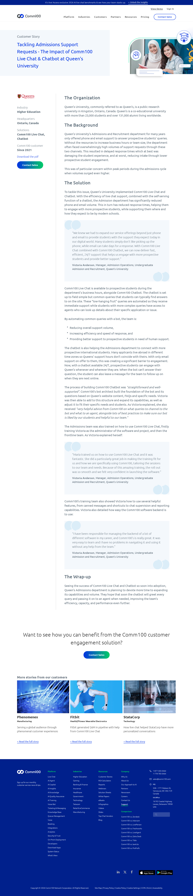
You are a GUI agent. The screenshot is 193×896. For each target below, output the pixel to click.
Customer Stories (105, 777)
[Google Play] (165, 872)
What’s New (53, 855)
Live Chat (51, 777)
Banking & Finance (80, 785)
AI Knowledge (53, 792)
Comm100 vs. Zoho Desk (131, 836)
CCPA (143, 888)
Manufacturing (79, 812)
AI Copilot (52, 785)
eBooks (101, 800)
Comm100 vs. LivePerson (131, 825)
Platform (69, 16)
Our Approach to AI (129, 785)
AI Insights (52, 788)
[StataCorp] (150, 696)
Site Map (98, 888)
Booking (51, 824)
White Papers (103, 796)
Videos (101, 808)
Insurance (77, 788)
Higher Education (80, 777)
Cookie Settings (133, 888)
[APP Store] (147, 872)
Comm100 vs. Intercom (130, 821)
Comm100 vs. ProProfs (130, 848)
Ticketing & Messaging (57, 808)
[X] (125, 872)
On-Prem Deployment (57, 840)
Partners (116, 16)
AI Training (52, 800)
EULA (149, 888)
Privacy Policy (108, 888)
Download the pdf (28, 156)
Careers (124, 796)
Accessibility (157, 888)
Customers (100, 16)
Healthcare (77, 792)
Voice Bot (52, 804)
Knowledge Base (54, 812)
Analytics (51, 832)
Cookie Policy (120, 888)
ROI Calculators (104, 781)
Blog (100, 820)
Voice (50, 820)
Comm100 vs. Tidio (129, 840)
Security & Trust (54, 836)
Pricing (145, 16)
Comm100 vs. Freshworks (131, 829)
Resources (131, 16)
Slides (100, 812)
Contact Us (125, 800)
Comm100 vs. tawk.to (130, 844)
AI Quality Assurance (56, 796)
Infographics (103, 804)
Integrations (53, 828)
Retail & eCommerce (81, 808)
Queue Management (56, 816)
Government (78, 796)
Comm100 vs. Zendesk (130, 817)
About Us (125, 781)
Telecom (76, 804)
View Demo (157, 9)
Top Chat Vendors (105, 816)
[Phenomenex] (43, 696)
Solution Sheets (104, 792)
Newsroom (125, 792)
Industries (84, 16)
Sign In (170, 9)
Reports (101, 785)
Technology (78, 800)
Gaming (76, 781)
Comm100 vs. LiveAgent (131, 832)
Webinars (102, 788)
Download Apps (54, 848)
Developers (52, 844)
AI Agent (51, 781)
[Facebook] (132, 872)
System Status (53, 851)
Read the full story (29, 741)
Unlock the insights (139, 2)
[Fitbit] (96, 696)
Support (124, 804)
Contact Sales (165, 17)
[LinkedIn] (118, 872)
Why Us (124, 777)
